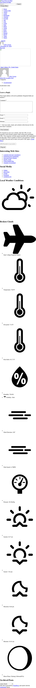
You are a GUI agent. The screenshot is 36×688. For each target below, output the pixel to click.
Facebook (6, 175)
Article (5, 12)
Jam (4, 20)
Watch (5, 37)
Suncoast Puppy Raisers (10, 158)
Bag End (2, 48)
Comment (3, 100)
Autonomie (3, 687)
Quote (5, 28)
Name (2, 115)
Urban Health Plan (8, 161)
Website (2, 121)
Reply (5, 31)
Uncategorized (7, 82)
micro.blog (6, 172)
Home (5, 9)
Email (2, 118)
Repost (5, 33)
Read (4, 30)
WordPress (16, 685)
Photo (5, 26)
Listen (5, 23)
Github (5, 170)
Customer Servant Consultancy (12, 155)
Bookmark (6, 15)
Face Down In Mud (5, 2)
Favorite (5, 18)
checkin (3, 41)
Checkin (5, 17)
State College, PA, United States (9, 67)
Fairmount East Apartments (11, 156)
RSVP (5, 34)
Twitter (5, 173)
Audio (5, 14)
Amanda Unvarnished (9, 163)
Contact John (7, 10)
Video (5, 36)
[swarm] (3, 89)
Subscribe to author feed (6, 78)
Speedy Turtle (7, 159)
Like (4, 22)
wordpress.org (7, 176)
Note (4, 25)
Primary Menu (4, 6)
